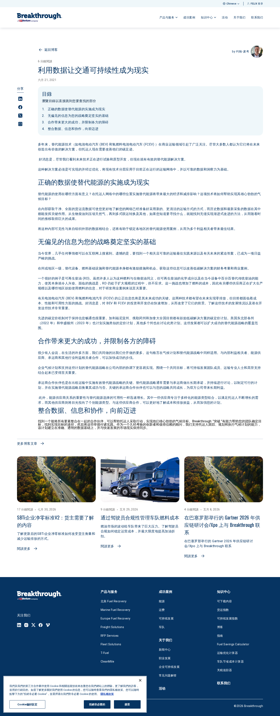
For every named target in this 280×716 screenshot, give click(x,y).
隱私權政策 (107, 694)
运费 (162, 609)
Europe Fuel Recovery (116, 618)
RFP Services (110, 635)
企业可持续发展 (169, 666)
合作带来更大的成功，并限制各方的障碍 (78, 122)
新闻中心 (165, 649)
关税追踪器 (224, 670)
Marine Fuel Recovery (115, 609)
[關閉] (140, 680)
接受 (127, 704)
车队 (162, 627)
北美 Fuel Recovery (114, 601)
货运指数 (223, 609)
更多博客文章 (27, 444)
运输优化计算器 (227, 653)
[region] (75, 694)
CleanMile (107, 661)
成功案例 (189, 17)
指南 (220, 635)
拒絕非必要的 (97, 704)
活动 (225, 17)
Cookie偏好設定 (27, 704)
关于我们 (239, 17)
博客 (220, 627)
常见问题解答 (168, 675)
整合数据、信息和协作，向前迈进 (73, 129)
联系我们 (257, 17)
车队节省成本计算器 (230, 661)
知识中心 (224, 592)
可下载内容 (224, 601)
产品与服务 (109, 592)
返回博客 (51, 50)
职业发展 (165, 658)
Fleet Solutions (111, 644)
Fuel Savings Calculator (233, 644)
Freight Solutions (112, 627)
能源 (162, 601)
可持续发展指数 (227, 618)
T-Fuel (105, 653)
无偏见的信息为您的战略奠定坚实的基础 (78, 116)
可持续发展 (166, 618)
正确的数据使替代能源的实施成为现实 (76, 109)
